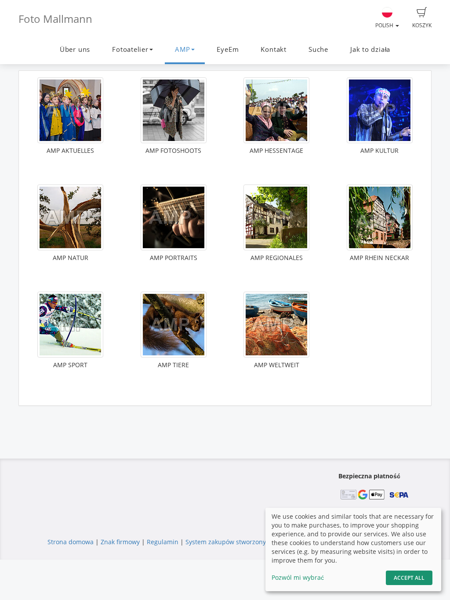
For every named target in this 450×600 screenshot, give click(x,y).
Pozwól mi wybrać (298, 577)
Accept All (409, 578)
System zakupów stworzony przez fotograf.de (251, 542)
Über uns (75, 49)
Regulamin (162, 542)
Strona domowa (70, 542)
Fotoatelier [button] (130, 49)
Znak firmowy (121, 542)
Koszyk (422, 25)
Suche (318, 49)
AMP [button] (182, 49)
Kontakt (273, 49)
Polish (385, 25)
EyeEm (228, 49)
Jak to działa (370, 49)
